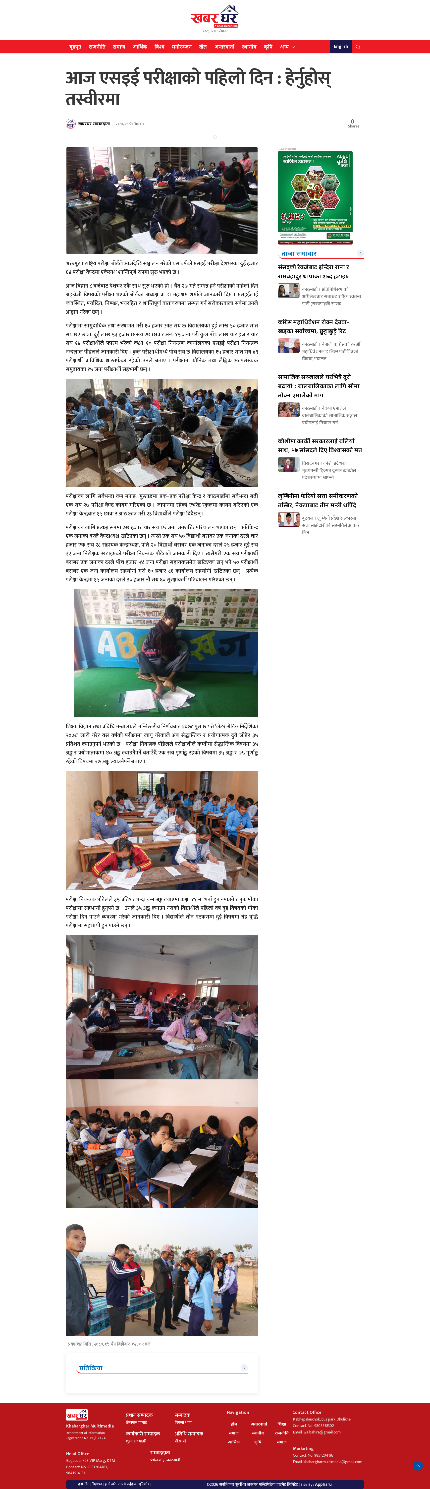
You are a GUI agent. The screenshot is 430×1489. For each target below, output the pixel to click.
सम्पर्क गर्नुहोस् (127, 1484)
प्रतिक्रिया (91, 1368)
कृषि (268, 46)
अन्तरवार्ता (224, 46)
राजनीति (97, 46)
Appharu (323, 1484)
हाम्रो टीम (83, 1484)
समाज (119, 46)
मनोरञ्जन (182, 46)
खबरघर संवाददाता (94, 123)
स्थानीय (249, 46)
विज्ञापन (97, 1484)
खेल (203, 46)
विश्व (159, 46)
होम (234, 1424)
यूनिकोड (144, 1484)
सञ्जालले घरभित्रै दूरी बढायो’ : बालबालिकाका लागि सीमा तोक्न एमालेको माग (319, 385)
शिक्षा (281, 1424)
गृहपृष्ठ (75, 46)
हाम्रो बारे (110, 1484)
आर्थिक (140, 46)
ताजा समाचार (299, 253)
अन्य (284, 46)
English (341, 46)
